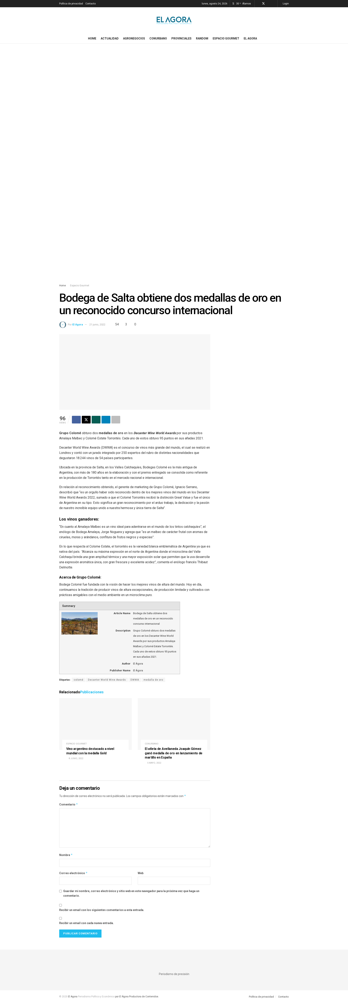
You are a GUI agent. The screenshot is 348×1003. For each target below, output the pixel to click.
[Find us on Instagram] (269, 3)
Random (202, 38)
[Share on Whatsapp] (96, 419)
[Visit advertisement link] (174, 167)
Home (92, 38)
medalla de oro (153, 679)
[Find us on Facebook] (258, 3)
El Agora (250, 38)
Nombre (66, 855)
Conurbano (158, 38)
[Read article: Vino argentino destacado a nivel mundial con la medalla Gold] (95, 724)
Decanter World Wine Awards (107, 679)
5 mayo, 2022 (154, 763)
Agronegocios (134, 38)
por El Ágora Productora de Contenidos (136, 996)
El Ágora (77, 324)
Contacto (90, 3)
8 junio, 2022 (75, 758)
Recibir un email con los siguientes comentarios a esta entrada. (101, 910)
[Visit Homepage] (174, 20)
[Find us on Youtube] (274, 3)
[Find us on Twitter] (263, 3)
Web (140, 873)
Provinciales (181, 38)
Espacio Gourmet (226, 38)
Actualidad (110, 38)
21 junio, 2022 (97, 324)
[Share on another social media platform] (115, 419)
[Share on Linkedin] (106, 419)
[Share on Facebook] (76, 419)
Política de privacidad (71, 3)
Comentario (68, 804)
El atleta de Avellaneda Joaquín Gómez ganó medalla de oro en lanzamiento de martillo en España (173, 753)
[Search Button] (287, 38)
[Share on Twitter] (86, 419)
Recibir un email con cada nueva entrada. (86, 923)
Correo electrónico (73, 873)
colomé (78, 679)
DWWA (134, 679)
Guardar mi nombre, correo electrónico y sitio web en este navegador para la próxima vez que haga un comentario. (131, 893)
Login (285, 3)
